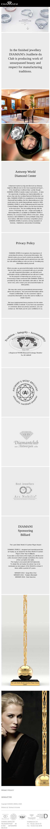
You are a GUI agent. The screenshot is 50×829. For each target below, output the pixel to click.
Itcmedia (17, 807)
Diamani (10, 3)
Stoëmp (11, 807)
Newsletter (6, 797)
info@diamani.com (32, 821)
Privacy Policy (7, 790)
